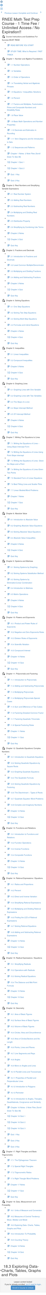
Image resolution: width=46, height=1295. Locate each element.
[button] (1, 2)
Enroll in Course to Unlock (23, 1287)
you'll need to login (33, 1284)
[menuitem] (1, 6)
